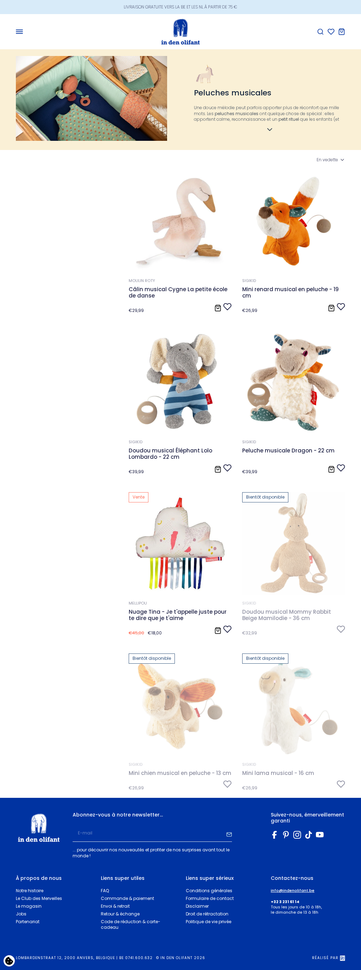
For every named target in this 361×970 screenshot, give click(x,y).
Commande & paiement (127, 898)
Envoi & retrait (115, 906)
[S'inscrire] (229, 833)
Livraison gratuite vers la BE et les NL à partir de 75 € (180, 7)
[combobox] (331, 160)
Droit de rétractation (207, 914)
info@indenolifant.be (292, 890)
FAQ (105, 891)
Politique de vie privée (208, 922)
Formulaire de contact (210, 898)
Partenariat (27, 922)
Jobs (21, 914)
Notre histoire (29, 891)
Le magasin (29, 906)
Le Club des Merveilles (39, 898)
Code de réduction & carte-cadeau (130, 925)
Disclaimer (197, 906)
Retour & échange (120, 914)
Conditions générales (209, 891)
